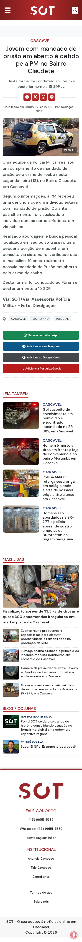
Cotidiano (41, 319)
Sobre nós (41, 901)
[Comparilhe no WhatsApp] (43, 97)
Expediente (41, 877)
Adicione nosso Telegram (43, 346)
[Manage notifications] (73, 935)
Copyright (34, 932)
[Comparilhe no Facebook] (27, 97)
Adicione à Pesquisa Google (43, 368)
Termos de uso (41, 892)
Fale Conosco (41, 868)
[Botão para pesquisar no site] (75, 10)
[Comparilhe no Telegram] (51, 97)
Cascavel (41, 40)
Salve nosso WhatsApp (43, 335)
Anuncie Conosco (41, 858)
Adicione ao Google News (43, 357)
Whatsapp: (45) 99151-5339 (41, 829)
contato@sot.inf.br (41, 838)
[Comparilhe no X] (35, 97)
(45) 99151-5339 (41, 820)
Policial (62, 319)
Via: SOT (11, 299)
